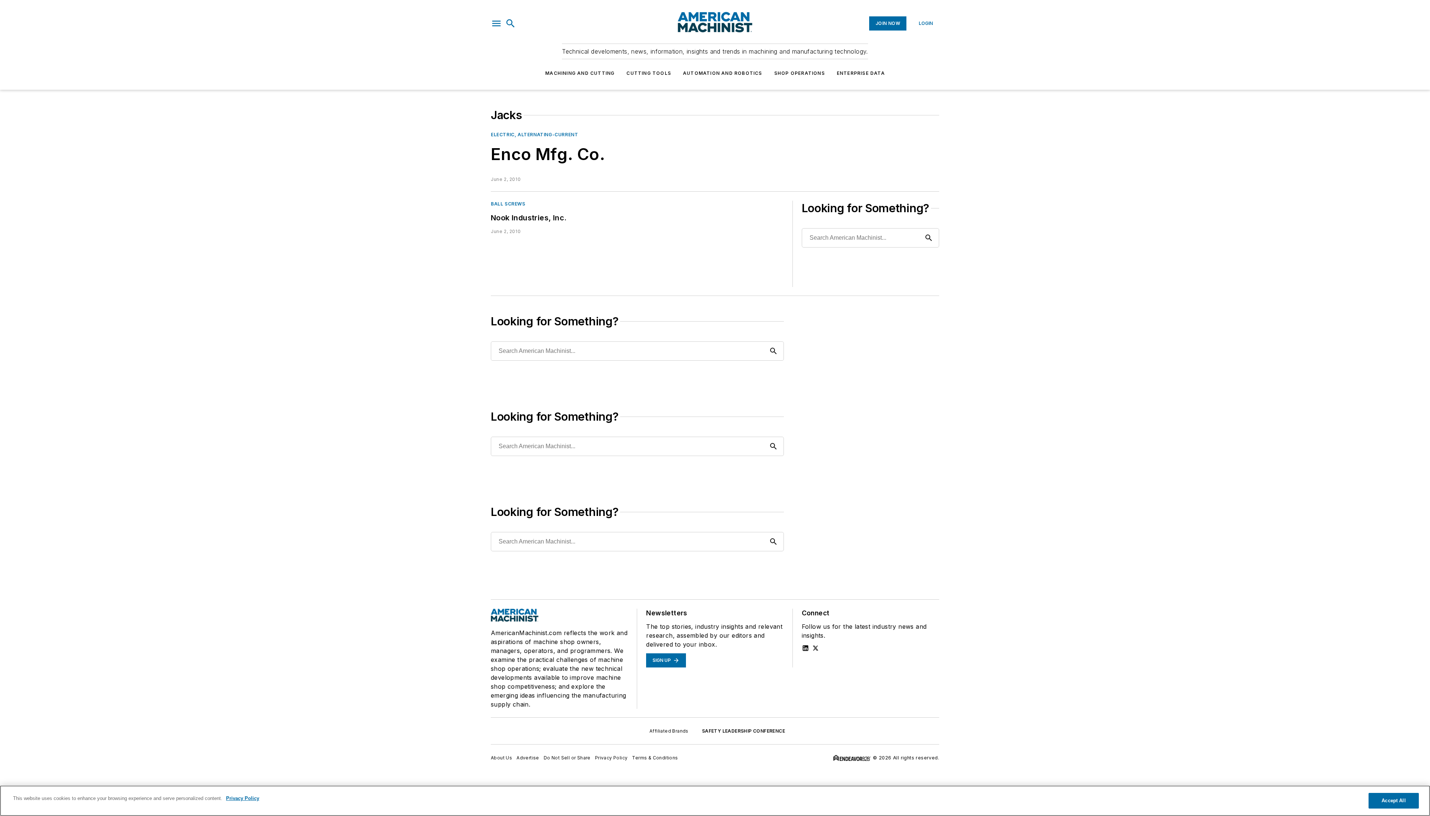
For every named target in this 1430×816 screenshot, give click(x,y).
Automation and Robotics (722, 73)
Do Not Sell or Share (567, 758)
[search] (510, 23)
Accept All (1393, 800)
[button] (496, 23)
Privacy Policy (611, 758)
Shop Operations (799, 73)
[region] (715, 800)
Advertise (528, 758)
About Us (501, 758)
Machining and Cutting (579, 73)
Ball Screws (508, 204)
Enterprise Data (861, 73)
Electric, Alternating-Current (534, 134)
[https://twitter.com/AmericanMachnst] (815, 648)
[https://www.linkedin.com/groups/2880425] (805, 648)
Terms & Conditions (655, 758)
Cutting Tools (648, 73)
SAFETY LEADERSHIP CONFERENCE (743, 731)
